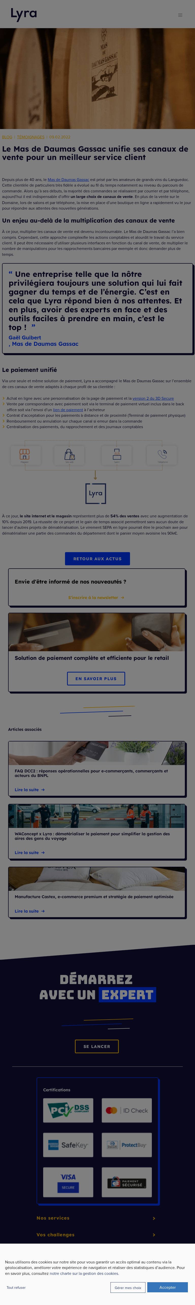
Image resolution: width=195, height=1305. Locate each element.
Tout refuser (16, 1287)
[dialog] (97, 1274)
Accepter (167, 1287)
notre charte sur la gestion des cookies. (84, 1273)
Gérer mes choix (128, 1287)
